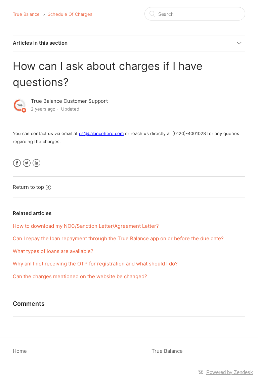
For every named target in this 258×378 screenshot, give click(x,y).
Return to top (28, 187)
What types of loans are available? (53, 251)
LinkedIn (36, 163)
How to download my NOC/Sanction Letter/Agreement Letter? (86, 226)
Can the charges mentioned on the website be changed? (80, 276)
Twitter (27, 163)
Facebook (17, 163)
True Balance (26, 14)
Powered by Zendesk (229, 372)
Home (20, 351)
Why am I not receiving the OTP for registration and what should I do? (95, 263)
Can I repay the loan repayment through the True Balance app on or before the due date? (118, 238)
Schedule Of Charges (70, 14)
